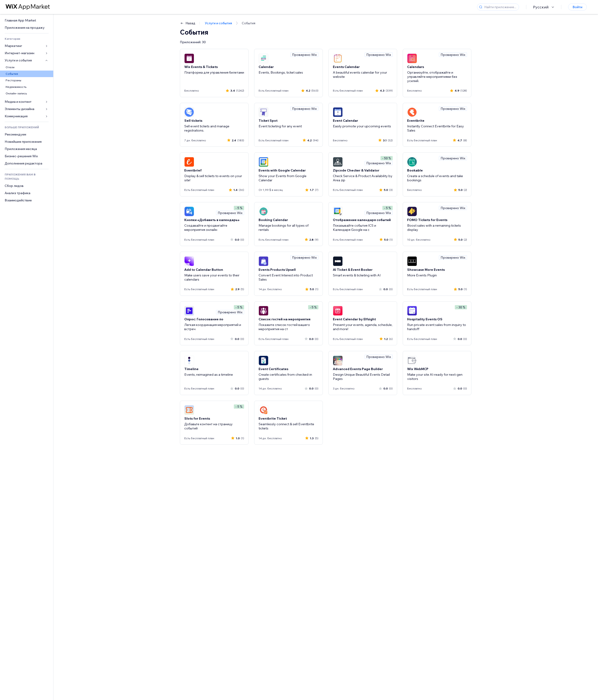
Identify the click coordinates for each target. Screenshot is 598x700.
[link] (26, 20)
